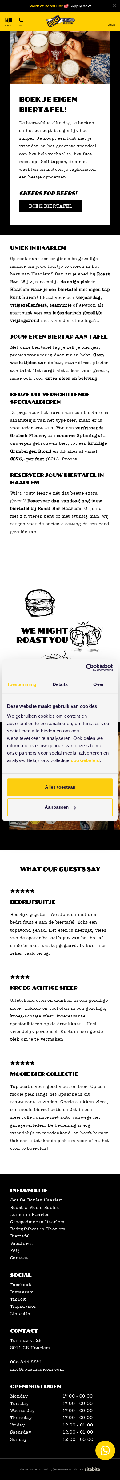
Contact (19, 1258)
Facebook (21, 1284)
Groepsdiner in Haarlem (37, 1222)
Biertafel (20, 1236)
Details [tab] (60, 684)
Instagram (22, 1292)
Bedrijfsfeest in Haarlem (38, 1229)
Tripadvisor (23, 1306)
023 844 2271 (26, 1362)
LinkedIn (20, 1313)
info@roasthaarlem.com (37, 1369)
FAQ (14, 1250)
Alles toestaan (60, 787)
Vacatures (21, 1243)
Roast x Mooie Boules (34, 1207)
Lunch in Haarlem (30, 1214)
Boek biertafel (50, 206)
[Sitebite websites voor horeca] (92, 1469)
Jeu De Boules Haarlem (36, 1200)
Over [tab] (98, 684)
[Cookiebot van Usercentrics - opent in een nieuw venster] (86, 668)
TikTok (18, 1299)
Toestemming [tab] (21, 684)
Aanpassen (57, 807)
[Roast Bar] (60, 21)
